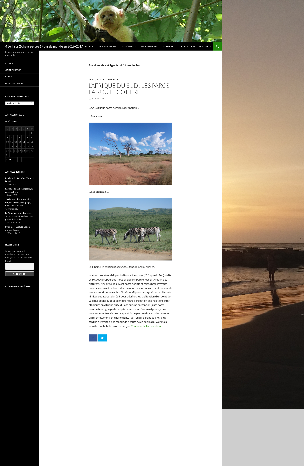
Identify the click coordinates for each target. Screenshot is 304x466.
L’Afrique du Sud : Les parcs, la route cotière (129, 88)
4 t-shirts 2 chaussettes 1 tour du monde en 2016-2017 (44, 46)
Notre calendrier (14, 83)
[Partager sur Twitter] (102, 337)
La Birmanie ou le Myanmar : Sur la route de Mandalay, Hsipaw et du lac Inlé (19, 216)
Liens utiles (205, 46)
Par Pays (113, 79)
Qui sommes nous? (107, 46)
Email (8, 260)
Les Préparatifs (128, 46)
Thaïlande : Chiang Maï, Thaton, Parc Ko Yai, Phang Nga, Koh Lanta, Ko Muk (18, 202)
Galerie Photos (187, 46)
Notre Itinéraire (149, 46)
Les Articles (168, 46)
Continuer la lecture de (146, 326)
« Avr (8, 159)
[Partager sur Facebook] (93, 337)
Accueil (89, 46)
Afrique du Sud (98, 79)
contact (10, 76)
